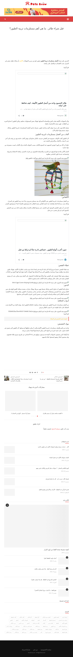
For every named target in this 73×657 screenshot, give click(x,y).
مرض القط (24, 632)
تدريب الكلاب (13, 623)
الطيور (11, 620)
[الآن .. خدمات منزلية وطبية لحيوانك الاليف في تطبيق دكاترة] (9, 449)
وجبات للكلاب (8, 632)
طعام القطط (64, 632)
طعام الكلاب (56, 632)
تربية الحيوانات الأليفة (63, 626)
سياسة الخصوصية (46, 650)
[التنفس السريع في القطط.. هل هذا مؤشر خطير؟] (63, 582)
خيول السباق (64, 629)
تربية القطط (45, 626)
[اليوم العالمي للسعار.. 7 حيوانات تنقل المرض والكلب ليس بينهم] (9, 471)
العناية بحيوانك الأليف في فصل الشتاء (59, 457)
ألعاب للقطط (13, 617)
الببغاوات (32, 620)
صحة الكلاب (32, 629)
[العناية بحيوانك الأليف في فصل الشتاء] (9, 460)
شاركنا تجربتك (26, 650)
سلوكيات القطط (48, 629)
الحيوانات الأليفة (25, 620)
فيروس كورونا (48, 632)
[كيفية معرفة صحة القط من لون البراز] (36, 526)
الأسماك (44, 620)
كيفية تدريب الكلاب (33, 632)
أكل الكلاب (29, 617)
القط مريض (50, 623)
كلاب (41, 632)
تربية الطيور (53, 626)
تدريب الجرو (21, 623)
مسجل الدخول (55, 429)
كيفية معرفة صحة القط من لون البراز (56, 549)
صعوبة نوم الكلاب (15, 629)
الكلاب (44, 623)
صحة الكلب (24, 629)
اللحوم (28, 623)
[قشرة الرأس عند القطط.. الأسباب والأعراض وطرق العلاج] (9, 492)
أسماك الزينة (64, 617)
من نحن (35, 650)
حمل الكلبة (17, 626)
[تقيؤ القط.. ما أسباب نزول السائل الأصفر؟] (63, 593)
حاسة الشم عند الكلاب (27, 626)
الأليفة (21, 61)
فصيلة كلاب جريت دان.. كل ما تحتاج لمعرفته (57, 479)
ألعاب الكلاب (21, 617)
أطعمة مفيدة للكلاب (46, 617)
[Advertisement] (36, 44)
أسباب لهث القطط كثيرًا (50, 558)
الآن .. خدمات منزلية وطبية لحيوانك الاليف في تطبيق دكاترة (53, 447)
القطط (57, 623)
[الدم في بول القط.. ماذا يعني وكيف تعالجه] (63, 571)
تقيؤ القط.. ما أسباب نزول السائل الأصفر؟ (45, 590)
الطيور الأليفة (64, 623)
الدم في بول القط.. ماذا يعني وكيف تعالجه (45, 569)
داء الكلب (57, 629)
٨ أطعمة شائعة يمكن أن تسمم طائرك (53, 413)
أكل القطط (37, 617)
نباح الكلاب (17, 632)
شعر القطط (39, 629)
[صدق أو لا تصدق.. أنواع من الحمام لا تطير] (20, 401)
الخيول (17, 620)
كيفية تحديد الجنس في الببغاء (58, 319)
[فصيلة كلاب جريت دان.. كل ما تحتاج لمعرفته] (9, 481)
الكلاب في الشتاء (36, 623)
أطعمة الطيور (56, 617)
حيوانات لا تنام (9, 626)
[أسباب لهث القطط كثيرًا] (63, 561)
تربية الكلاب (37, 626)
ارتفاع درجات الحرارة (63, 620)
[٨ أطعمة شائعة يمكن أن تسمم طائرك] (52, 401)
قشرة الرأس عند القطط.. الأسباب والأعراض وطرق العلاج (54, 489)
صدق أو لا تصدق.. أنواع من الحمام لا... (20, 413)
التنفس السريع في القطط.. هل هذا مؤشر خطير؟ (43, 579)
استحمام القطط (52, 620)
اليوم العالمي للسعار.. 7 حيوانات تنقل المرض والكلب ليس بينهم (52, 468)
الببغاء (38, 620)
